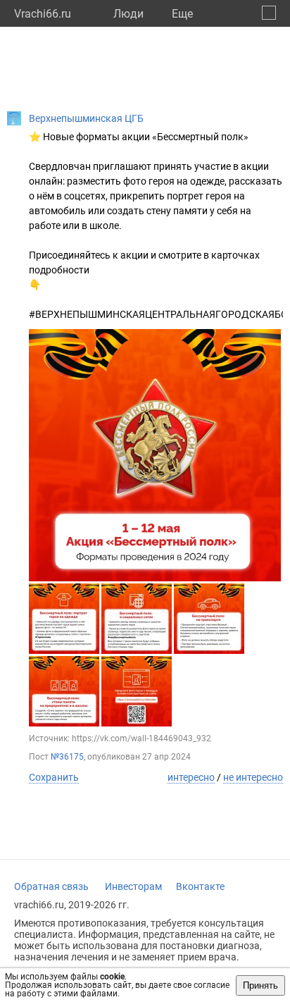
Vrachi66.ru (42, 13)
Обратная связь (51, 886)
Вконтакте (200, 886)
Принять (260, 985)
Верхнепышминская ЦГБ (86, 118)
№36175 (67, 757)
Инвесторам (133, 886)
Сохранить (54, 777)
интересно (191, 777)
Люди (128, 13)
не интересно (253, 777)
